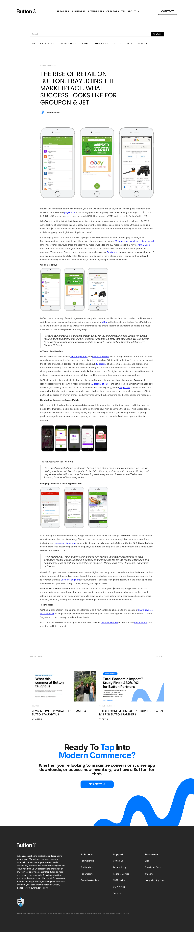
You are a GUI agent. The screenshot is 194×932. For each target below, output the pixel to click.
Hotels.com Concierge (65, 543)
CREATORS (112, 11)
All (33, 43)
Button (38, 719)
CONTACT (167, 11)
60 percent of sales (99, 383)
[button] (133, 11)
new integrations (100, 356)
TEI (123, 11)
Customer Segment (70, 579)
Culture (35, 706)
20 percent (100, 363)
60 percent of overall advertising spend (134, 241)
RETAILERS (63, 11)
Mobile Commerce (107, 706)
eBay (104, 322)
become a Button (109, 622)
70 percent (124, 387)
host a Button (140, 622)
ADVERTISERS (96, 11)
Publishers (112, 252)
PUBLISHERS (78, 11)
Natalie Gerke (53, 112)
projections (69, 212)
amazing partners (78, 356)
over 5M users (143, 244)
